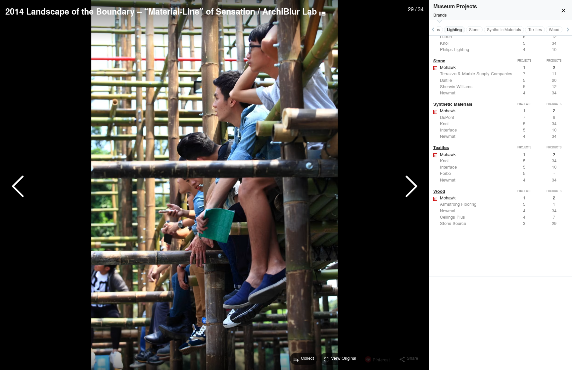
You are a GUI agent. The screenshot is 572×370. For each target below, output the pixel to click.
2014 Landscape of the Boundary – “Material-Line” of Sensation (130, 11)
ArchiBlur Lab (289, 11)
